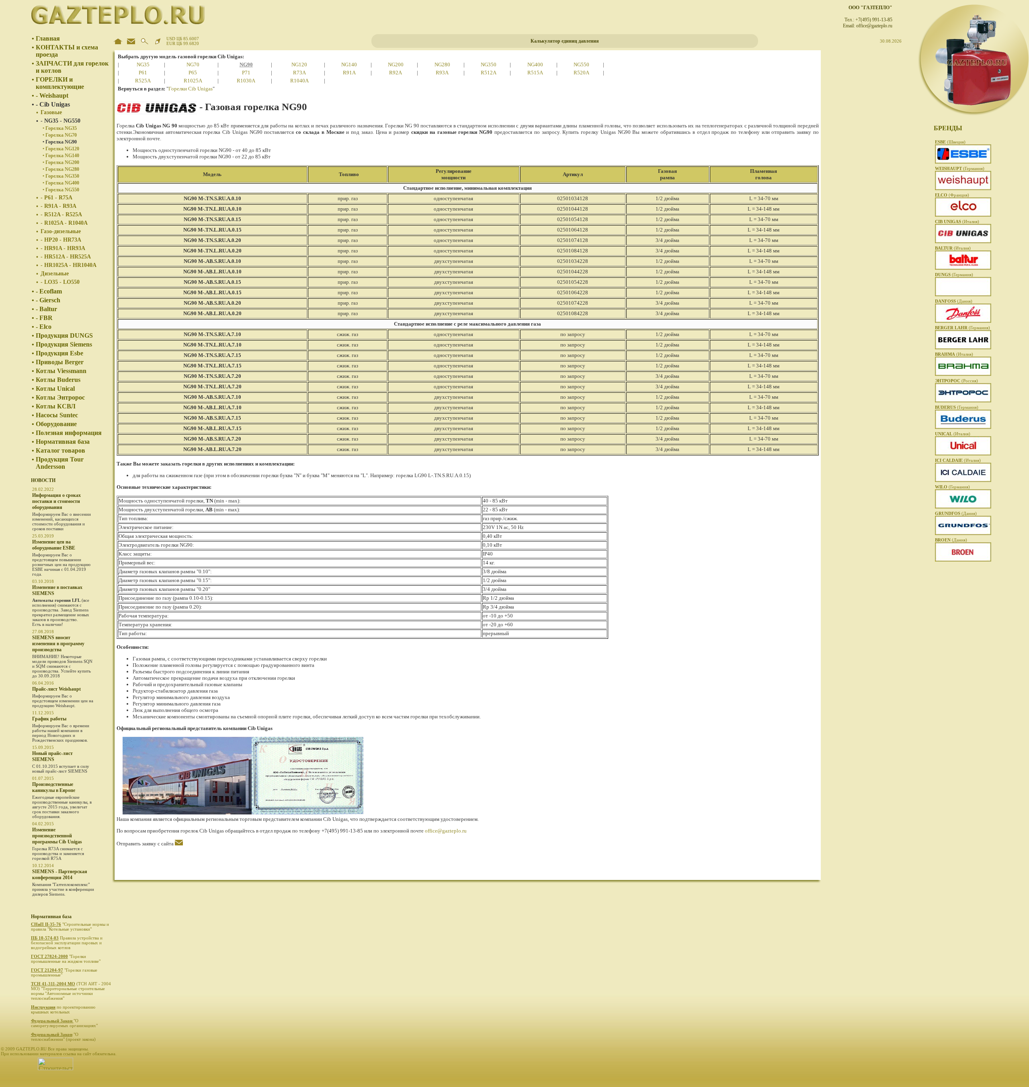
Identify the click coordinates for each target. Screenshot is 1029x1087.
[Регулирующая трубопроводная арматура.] (963, 560)
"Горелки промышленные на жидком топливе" (66, 959)
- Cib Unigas (53, 104)
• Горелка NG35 (60, 128)
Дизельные (55, 274)
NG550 (581, 65)
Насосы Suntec (57, 415)
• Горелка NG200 (61, 162)
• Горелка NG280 (61, 169)
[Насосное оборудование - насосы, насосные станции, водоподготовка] (963, 507)
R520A (581, 73)
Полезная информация (69, 432)
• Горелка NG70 (60, 135)
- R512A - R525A (61, 214)
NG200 (396, 65)
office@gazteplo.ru (446, 831)
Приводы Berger (60, 362)
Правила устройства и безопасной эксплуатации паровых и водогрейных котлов (66, 942)
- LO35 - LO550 (60, 282)
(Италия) (957, 221)
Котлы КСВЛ (56, 406)
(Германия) (959, 168)
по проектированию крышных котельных (63, 1009)
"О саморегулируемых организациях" (65, 1023)
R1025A (193, 81)
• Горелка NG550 (61, 190)
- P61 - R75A (56, 198)
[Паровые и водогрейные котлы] (963, 480)
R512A (488, 73)
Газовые (51, 112)
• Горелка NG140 (61, 155)
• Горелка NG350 (61, 176)
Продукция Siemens (64, 344)
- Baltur (46, 309)
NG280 (442, 65)
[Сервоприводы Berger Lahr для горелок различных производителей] (963, 347)
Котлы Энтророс (60, 397)
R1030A (246, 81)
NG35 (143, 65)
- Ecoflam (49, 291)
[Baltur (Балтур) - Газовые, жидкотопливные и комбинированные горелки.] (963, 268)
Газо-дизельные (61, 231)
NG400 (535, 65)
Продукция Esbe (59, 353)
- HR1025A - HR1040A (68, 265)
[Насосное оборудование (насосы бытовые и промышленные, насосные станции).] (963, 533)
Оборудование (56, 423)
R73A (299, 73)
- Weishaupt (52, 95)
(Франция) (952, 195)
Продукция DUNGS (64, 335)
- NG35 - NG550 (60, 121)
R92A (395, 73)
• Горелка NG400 (61, 183)
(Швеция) (950, 141)
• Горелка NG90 (60, 142)
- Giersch (48, 300)
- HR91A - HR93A (63, 248)
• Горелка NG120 (61, 149)
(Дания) (953, 301)
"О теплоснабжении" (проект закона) (64, 1037)
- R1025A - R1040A (64, 223)
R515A (535, 73)
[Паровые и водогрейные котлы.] (963, 400)
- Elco (43, 326)
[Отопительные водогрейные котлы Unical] (963, 453)
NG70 (193, 65)
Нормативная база (63, 441)
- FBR (44, 317)
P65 (193, 73)
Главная (48, 38)
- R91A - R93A (58, 206)
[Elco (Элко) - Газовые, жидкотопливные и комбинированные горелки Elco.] (963, 215)
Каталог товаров (60, 450)
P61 (143, 73)
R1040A (299, 81)
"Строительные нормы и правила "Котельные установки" (70, 926)
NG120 (299, 65)
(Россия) (956, 380)
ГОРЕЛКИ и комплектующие (60, 83)
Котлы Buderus (58, 379)
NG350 (488, 65)
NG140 (349, 65)
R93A (442, 73)
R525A (143, 81)
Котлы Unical (55, 388)
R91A (349, 73)
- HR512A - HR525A (66, 257)
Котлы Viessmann (61, 370)
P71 (246, 73)
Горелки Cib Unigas (190, 89)
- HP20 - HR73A (61, 240)
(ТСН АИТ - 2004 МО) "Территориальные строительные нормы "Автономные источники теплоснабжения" (71, 991)
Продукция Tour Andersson (60, 463)
